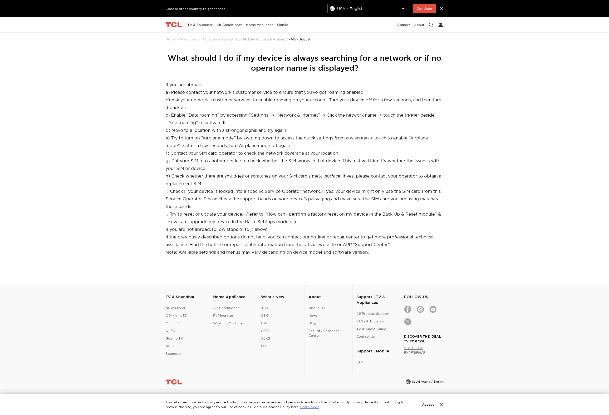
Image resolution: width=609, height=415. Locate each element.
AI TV (170, 346)
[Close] (441, 404)
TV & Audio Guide (371, 329)
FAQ (359, 362)
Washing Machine (227, 323)
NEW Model (175, 308)
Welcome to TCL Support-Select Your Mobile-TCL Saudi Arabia (232, 39)
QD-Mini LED (176, 315)
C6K (264, 331)
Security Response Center (324, 333)
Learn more (309, 407)
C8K (264, 315)
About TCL (317, 308)
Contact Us (365, 336)
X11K (264, 308)
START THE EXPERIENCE (414, 350)
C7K (264, 323)
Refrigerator (223, 315)
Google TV (174, 338)
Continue (424, 8)
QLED (170, 331)
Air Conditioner (226, 308)
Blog (312, 323)
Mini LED (173, 323)
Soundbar (174, 353)
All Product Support (373, 313)
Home (170, 39)
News (313, 315)
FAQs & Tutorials (370, 321)
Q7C (264, 346)
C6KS (265, 338)
